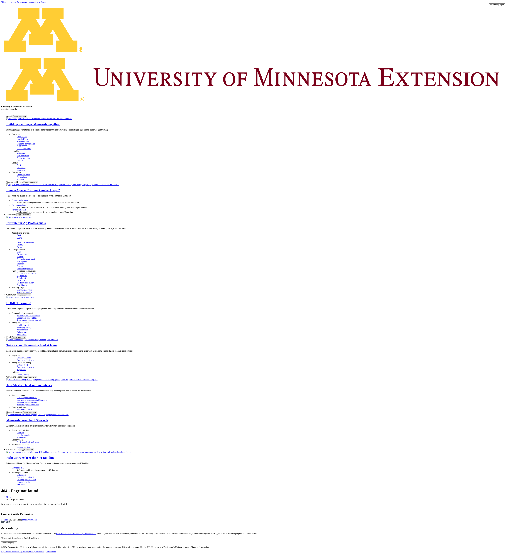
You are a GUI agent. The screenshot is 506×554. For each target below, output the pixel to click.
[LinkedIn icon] (9, 522)
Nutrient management (26, 259)
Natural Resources (14, 412)
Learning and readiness (26, 480)
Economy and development (28, 315)
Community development (22, 313)
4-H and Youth (12, 449)
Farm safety (22, 280)
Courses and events (20, 200)
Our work (16, 134)
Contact (15, 163)
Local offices (22, 139)
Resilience (21, 484)
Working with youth (20, 472)
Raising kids (22, 332)
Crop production (18, 249)
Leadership (21, 167)
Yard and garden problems (28, 405)
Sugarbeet (21, 266)
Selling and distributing (21, 362)
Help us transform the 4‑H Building (30, 457)
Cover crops (22, 254)
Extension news (23, 175)
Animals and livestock (21, 233)
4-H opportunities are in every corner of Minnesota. (38, 470)
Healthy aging (23, 325)
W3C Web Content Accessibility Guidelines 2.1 (76, 533)
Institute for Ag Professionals (26, 223)
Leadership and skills (25, 477)
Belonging (21, 475)
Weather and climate (20, 444)
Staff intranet (51, 552)
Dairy (19, 237)
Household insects (24, 409)
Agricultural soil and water (28, 442)
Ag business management (27, 273)
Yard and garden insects (27, 402)
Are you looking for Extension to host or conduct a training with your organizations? (52, 207)
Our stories (16, 172)
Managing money (24, 327)
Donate (20, 160)
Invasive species (23, 435)
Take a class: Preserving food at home (31, 345)
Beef (19, 235)
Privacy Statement (36, 552)
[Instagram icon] (7, 522)
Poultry (20, 245)
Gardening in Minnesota (27, 397)
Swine (19, 247)
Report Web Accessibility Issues (14, 552)
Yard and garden (18, 395)
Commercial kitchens (25, 360)
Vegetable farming (24, 292)
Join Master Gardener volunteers (29, 385)
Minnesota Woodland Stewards (27, 420)
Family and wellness (20, 322)
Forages (20, 256)
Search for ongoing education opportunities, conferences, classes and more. (48, 203)
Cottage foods (22, 365)
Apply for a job (23, 158)
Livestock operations (25, 242)
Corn (19, 252)
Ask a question (23, 156)
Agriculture (11, 215)
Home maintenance (20, 407)
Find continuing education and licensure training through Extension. (45, 212)
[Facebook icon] (2, 522)
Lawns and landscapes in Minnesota (32, 400)
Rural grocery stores (25, 367)
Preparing (16, 355)
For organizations (19, 205)
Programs (21, 170)
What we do (22, 137)
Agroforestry (22, 278)
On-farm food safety (25, 283)
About (9, 116)
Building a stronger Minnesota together (33, 124)
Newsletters (22, 177)
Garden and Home (14, 377)
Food (8, 337)
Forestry (20, 433)
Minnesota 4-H (18, 468)
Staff (19, 165)
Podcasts (20, 179)
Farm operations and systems (24, 271)
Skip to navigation (9, 2)
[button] (39, 118)
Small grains (22, 261)
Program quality (23, 482)
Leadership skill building (27, 318)
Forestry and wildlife (20, 430)
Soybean (20, 264)
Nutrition (15, 372)
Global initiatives (24, 148)
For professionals (19, 210)
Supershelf (21, 369)
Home (8, 497)
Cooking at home (24, 358)
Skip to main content (25, 2)
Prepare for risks (23, 447)
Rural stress (21, 334)
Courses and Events (14, 182)
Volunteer (21, 153)
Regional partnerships (26, 144)
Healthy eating (23, 374)
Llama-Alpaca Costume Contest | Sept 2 (33, 190)
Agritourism (22, 275)
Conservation (17, 440)
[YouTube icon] (4, 522)
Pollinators (21, 437)
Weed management (25, 268)
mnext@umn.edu (29, 520)
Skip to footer (40, 2)
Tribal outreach (23, 141)
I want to (15, 151)
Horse (19, 240)
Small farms (22, 285)
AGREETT (22, 146)
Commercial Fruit (24, 290)
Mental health (22, 330)
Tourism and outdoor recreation (30, 320)
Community (11, 295)
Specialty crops (18, 287)
